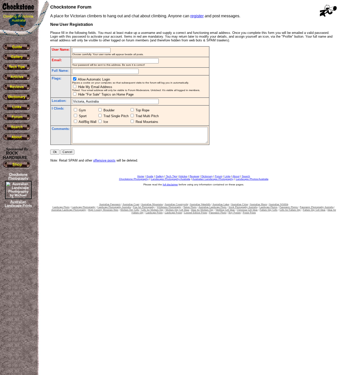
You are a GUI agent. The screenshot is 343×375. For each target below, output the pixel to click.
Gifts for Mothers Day (152, 209)
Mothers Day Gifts (129, 209)
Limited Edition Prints (195, 212)
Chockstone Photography (134, 179)
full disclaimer (170, 184)
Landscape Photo (61, 207)
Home (140, 176)
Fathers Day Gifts (268, 209)
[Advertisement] (18, 294)
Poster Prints (249, 212)
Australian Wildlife (278, 204)
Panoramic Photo (217, 212)
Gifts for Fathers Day (290, 209)
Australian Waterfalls (200, 204)
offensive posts (104, 160)
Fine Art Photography (144, 207)
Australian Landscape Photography (213, 179)
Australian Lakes (220, 204)
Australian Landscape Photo (212, 207)
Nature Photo (190, 207)
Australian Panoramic (110, 204)
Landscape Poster (173, 212)
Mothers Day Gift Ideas (177, 209)
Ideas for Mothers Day (202, 209)
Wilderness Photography (169, 207)
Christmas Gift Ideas (247, 209)
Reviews (194, 176)
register (197, 16)
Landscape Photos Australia (252, 179)
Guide (149, 176)
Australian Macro (258, 204)
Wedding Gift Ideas (225, 209)
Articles (183, 176)
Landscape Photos (268, 207)
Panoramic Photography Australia (316, 207)
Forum (218, 176)
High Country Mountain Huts (103, 209)
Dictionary (207, 176)
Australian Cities (239, 204)
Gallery (160, 176)
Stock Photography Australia (242, 207)
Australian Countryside (176, 204)
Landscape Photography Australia (170, 179)
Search (246, 176)
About (236, 176)
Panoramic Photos (288, 207)
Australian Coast (131, 204)
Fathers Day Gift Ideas (314, 209)
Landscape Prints (154, 212)
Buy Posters (234, 212)
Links (227, 176)
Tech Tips (171, 176)
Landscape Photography (83, 207)
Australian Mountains (152, 204)
